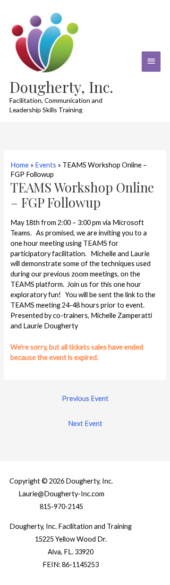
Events (45, 165)
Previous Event (85, 398)
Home (19, 165)
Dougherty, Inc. (61, 86)
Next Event (85, 423)
